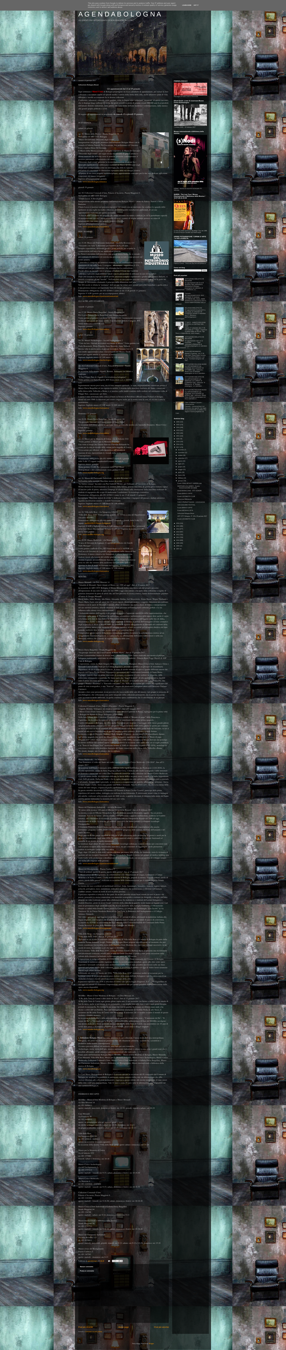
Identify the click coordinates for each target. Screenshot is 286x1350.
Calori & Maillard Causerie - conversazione (193, 403)
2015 (178, 526)
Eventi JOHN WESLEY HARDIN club (189, 483)
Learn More (186, 5)
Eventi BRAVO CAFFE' (184, 493)
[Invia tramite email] (113, 1261)
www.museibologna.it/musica (95, 181)
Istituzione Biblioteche (184, 499)
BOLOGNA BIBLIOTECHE (193, 308)
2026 (178, 422)
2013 (178, 532)
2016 (178, 523)
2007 (178, 549)
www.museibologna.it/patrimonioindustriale (100, 296)
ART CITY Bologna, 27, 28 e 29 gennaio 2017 (192, 516)
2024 (178, 427)
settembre (181, 458)
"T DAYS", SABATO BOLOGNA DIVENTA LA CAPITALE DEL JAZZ (195, 324)
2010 (178, 540)
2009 (178, 543)
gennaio (180, 481)
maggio (180, 469)
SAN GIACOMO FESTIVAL (186, 505)
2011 (178, 537)
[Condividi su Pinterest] (121, 1261)
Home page (123, 1327)
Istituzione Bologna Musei (185, 513)
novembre (181, 452)
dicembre (181, 450)
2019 (178, 441)
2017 (178, 447)
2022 (178, 433)
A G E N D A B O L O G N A (119, 14)
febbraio (181, 478)
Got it (196, 5)
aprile (180, 472)
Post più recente (85, 1327)
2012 (178, 534)
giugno (180, 467)
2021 (178, 436)
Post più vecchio (161, 1327)
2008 (178, 546)
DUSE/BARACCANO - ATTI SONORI (189, 491)
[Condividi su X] (117, 1261)
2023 (178, 430)
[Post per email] (109, 1261)
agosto (180, 461)
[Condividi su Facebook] (119, 1261)
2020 (178, 439)
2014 (178, 529)
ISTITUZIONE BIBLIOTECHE (194, 377)
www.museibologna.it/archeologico (97, 360)
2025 (178, 424)
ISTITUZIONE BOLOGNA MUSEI (196, 364)
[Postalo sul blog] (115, 1261)
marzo (180, 475)
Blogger (151, 1343)
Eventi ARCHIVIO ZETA (185, 510)
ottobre (180, 455)
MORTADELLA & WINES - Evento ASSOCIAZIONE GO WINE (188, 487)
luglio (180, 464)
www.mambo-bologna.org (93, 472)
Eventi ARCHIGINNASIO (193, 351)
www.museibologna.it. (92, 1068)
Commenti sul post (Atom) (93, 1331)
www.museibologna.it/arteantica (96, 226)
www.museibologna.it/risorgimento (97, 928)
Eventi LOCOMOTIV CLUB (186, 496)
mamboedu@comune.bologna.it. (97, 523)
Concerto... (188, 293)
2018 (178, 444)
